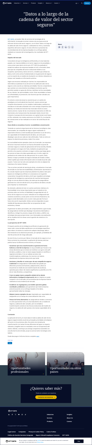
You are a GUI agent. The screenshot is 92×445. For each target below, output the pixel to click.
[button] (82, 3)
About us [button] (48, 3)
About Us (70, 418)
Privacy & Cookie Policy (36, 432)
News (10, 343)
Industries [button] (17, 3)
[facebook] (62, 47)
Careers (69, 421)
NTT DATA (11, 39)
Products (33, 3)
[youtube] (19, 414)
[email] (59, 47)
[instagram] (22, 414)
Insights (69, 414)
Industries (50, 414)
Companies (22, 432)
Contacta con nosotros (45, 397)
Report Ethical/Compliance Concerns (48, 435)
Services (49, 418)
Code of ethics (51, 432)
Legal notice (12, 432)
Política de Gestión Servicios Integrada (20, 435)
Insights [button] (40, 3)
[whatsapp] (72, 47)
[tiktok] (25, 414)
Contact (87, 3)
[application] (46, 441)
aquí (37, 336)
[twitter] (69, 47)
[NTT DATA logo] (6, 3)
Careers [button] (56, 3)
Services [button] (25, 3)
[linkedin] (66, 47)
